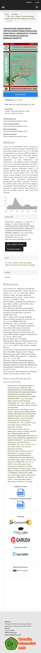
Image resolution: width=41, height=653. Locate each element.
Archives (15, 14)
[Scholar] (20, 531)
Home (7, 14)
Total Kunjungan (22, 570)
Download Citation (13, 249)
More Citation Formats (15, 244)
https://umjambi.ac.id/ (13, 635)
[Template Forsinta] (21, 492)
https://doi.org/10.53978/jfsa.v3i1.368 (21, 104)
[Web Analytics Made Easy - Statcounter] (15, 570)
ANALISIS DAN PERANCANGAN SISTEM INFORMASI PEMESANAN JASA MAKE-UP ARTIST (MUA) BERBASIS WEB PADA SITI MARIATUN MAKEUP (22, 435)
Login (37, 2)
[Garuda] (20, 540)
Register (29, 2)
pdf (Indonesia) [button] (20, 94)
